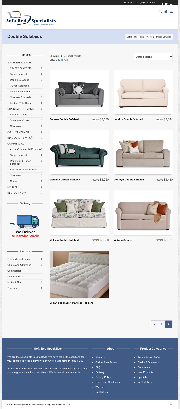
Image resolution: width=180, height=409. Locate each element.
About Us (100, 357)
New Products (15, 276)
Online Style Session (106, 362)
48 (62, 59)
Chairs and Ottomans (19, 264)
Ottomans (15, 126)
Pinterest (162, 3)
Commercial (14, 270)
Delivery (99, 372)
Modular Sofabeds (20, 91)
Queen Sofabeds (19, 85)
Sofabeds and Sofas (18, 259)
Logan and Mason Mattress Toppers (71, 302)
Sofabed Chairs (18, 114)
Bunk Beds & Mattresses (23, 169)
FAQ (97, 367)
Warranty (100, 387)
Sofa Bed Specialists (135, 37)
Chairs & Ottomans (148, 362)
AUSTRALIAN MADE (18, 132)
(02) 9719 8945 (147, 2)
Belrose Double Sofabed (64, 119)
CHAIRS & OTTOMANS (20, 108)
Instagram (172, 3)
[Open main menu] (171, 12)
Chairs (13, 181)
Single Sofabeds (19, 74)
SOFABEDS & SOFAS (19, 62)
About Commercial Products (25, 149)
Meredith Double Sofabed (65, 179)
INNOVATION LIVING (20, 137)
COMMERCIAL (15, 143)
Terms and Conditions (107, 382)
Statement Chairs (19, 120)
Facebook (167, 3)
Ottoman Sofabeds (20, 97)
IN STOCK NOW (16, 192)
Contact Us (101, 391)
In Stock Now (14, 282)
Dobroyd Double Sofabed (129, 179)
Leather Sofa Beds (20, 103)
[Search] (160, 12)
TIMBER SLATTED (20, 68)
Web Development (40, 404)
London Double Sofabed (128, 119)
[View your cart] (166, 11)
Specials (12, 288)
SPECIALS (13, 187)
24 (57, 59)
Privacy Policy (103, 377)
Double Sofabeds (19, 79)
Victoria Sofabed (123, 240)
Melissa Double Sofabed (64, 240)
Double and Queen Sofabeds (20, 162)
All (66, 59)
